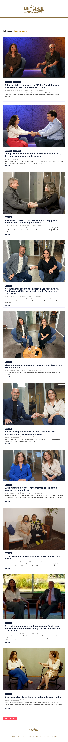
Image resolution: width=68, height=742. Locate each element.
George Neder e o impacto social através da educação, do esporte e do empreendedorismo (33, 155)
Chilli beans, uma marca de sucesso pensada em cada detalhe (33, 557)
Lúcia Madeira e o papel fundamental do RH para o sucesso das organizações (31, 489)
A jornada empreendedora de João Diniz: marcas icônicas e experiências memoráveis (30, 433)
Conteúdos (8, 82)
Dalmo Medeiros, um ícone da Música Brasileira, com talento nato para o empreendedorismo (32, 86)
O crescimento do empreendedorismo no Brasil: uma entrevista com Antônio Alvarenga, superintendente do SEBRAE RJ (33, 628)
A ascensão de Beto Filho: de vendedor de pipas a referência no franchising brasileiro (31, 221)
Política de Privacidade (34, 736)
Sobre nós (12, 736)
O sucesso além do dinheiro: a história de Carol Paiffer (33, 697)
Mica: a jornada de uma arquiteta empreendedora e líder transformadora (33, 366)
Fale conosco (21, 736)
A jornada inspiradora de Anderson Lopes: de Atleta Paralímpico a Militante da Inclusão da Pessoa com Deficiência (31, 291)
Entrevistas (17, 82)
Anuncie (46, 736)
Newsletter (55, 736)
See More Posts (9, 718)
